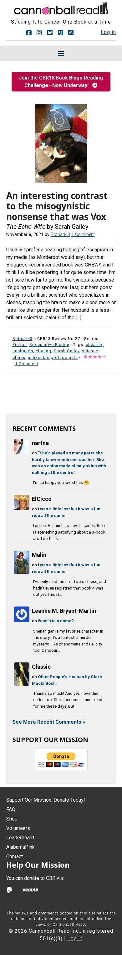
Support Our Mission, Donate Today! (45, 800)
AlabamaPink (20, 847)
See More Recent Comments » (49, 722)
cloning (43, 351)
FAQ (10, 809)
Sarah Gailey (66, 351)
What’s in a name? (56, 620)
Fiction (20, 344)
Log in (108, 32)
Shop (12, 819)
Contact (14, 856)
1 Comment (83, 234)
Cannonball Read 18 (61, 7)
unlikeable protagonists (53, 357)
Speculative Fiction (49, 344)
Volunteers (18, 828)
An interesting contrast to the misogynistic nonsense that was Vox (57, 205)
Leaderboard (20, 838)
